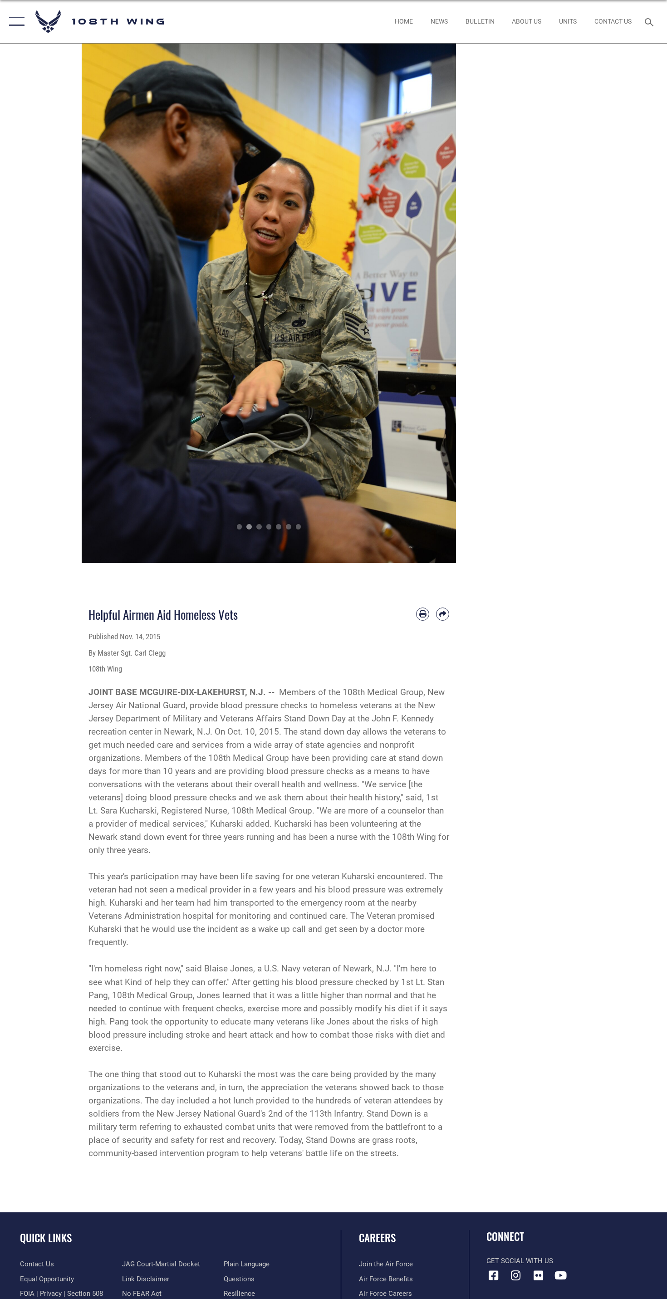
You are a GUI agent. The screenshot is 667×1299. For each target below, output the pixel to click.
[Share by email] (442, 614)
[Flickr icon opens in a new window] (538, 1275)
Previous (100, 303)
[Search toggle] (650, 21)
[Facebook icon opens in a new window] (493, 1275)
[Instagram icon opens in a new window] (516, 1275)
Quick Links (46, 1237)
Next (437, 303)
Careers (377, 1237)
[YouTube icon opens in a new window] (560, 1275)
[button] (14, 21)
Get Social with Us (519, 1261)
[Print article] (422, 614)
